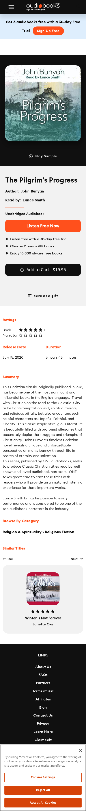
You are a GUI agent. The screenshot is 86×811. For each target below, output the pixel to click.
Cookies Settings (43, 777)
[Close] (81, 750)
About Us (43, 667)
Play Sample (46, 156)
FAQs (43, 675)
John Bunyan (32, 191)
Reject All (43, 790)
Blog (43, 707)
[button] (8, 559)
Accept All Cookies (43, 803)
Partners (43, 683)
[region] (43, 777)
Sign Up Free (48, 31)
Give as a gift (46, 296)
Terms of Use (43, 691)
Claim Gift (43, 740)
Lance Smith (34, 200)
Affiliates (43, 699)
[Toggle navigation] (11, 7)
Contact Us (43, 715)
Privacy (43, 723)
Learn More (43, 732)
